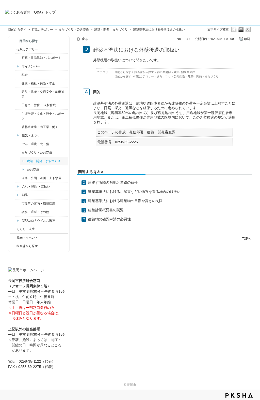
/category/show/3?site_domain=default (13, 49)
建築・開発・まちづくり (111, 29)
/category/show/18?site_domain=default (13, 237)
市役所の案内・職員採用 (38, 203)
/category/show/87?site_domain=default (18, 178)
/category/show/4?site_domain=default (18, 83)
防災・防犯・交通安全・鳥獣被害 (43, 94)
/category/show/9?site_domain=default (13, 246)
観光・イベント (27, 237)
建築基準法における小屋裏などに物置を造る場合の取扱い (134, 192)
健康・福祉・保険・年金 (38, 83)
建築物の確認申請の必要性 (109, 219)
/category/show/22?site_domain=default (18, 144)
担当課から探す (27, 246)
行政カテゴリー (42, 29)
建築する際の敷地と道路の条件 (113, 182)
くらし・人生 (26, 229)
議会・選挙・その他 (35, 212)
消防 (25, 195)
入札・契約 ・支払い (36, 186)
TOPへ (246, 238)
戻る (85, 39)
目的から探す (17, 29)
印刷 (247, 39)
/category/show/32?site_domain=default (18, 203)
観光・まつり (31, 135)
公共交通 (33, 169)
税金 (25, 75)
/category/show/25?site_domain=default (18, 94)
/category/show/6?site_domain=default (18, 152)
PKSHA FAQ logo (239, 395)
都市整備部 (164, 72)
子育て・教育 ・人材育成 (39, 105)
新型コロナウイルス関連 (38, 220)
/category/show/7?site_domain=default (18, 57)
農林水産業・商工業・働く (40, 127)
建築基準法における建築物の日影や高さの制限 (125, 201)
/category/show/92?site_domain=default (18, 75)
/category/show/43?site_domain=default (18, 116)
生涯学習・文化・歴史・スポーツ (43, 116)
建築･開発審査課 (184, 72)
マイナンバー (31, 66)
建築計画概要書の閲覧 (106, 210)
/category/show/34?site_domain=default (18, 127)
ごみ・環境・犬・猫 (35, 144)
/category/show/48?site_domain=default (18, 105)
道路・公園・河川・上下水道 (41, 178)
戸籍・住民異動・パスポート (41, 58)
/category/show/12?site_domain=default (13, 229)
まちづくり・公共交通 (73, 29)
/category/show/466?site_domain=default (18, 212)
